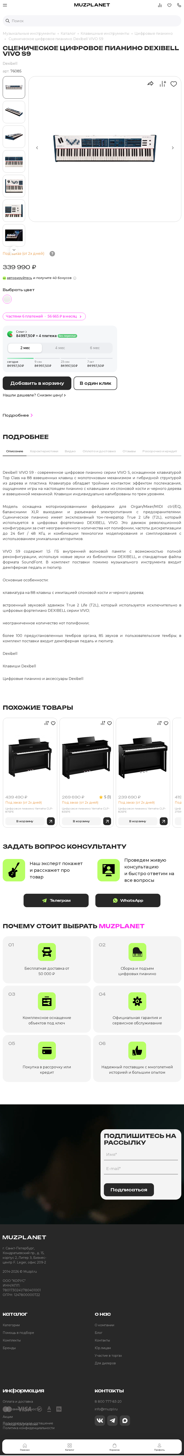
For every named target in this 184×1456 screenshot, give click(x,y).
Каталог (69, 1449)
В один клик (95, 383)
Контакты (102, 1340)
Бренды (9, 1348)
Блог (98, 1333)
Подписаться (129, 1189)
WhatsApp (131, 900)
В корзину (24, 821)
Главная (25, 1449)
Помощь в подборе (18, 1333)
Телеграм (60, 900)
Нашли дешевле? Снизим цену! (33, 395)
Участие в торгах (108, 1356)
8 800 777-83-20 (108, 1402)
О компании (104, 1325)
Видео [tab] (70, 451)
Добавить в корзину (37, 383)
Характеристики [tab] (44, 451)
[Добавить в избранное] (172, 84)
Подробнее (16, 415)
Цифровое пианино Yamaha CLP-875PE (29, 810)
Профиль (159, 1449)
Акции (8, 1417)
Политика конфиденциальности (29, 1428)
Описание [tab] (14, 451)
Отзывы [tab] (129, 451)
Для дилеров (105, 1363)
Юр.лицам (103, 1348)
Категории (11, 1325)
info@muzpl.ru (106, 1409)
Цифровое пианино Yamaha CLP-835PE (86, 810)
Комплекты (12, 1340)
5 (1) (107, 797)
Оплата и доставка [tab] (99, 451)
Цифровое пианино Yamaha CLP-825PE (142, 810)
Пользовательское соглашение (28, 1423)
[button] (179, 5)
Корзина (115, 1449)
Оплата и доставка (18, 1402)
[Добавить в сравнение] (160, 84)
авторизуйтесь (19, 278)
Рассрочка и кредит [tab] (159, 451)
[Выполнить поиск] (8, 21)
